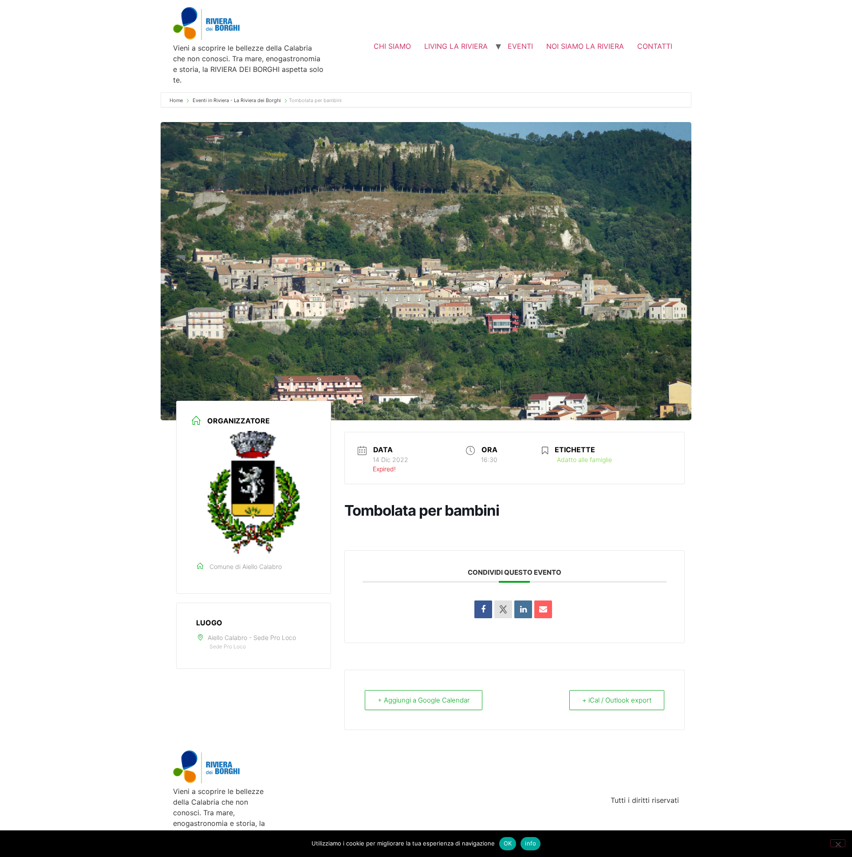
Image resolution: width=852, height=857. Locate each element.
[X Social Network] (503, 609)
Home (177, 100)
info (530, 843)
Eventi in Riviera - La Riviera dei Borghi (237, 100)
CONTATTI (654, 46)
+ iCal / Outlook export (616, 700)
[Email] (543, 609)
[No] (837, 843)
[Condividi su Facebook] (483, 609)
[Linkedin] (523, 609)
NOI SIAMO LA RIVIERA (585, 46)
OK (508, 843)
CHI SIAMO (392, 46)
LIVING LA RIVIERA (456, 46)
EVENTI (520, 46)
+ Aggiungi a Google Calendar (423, 700)
